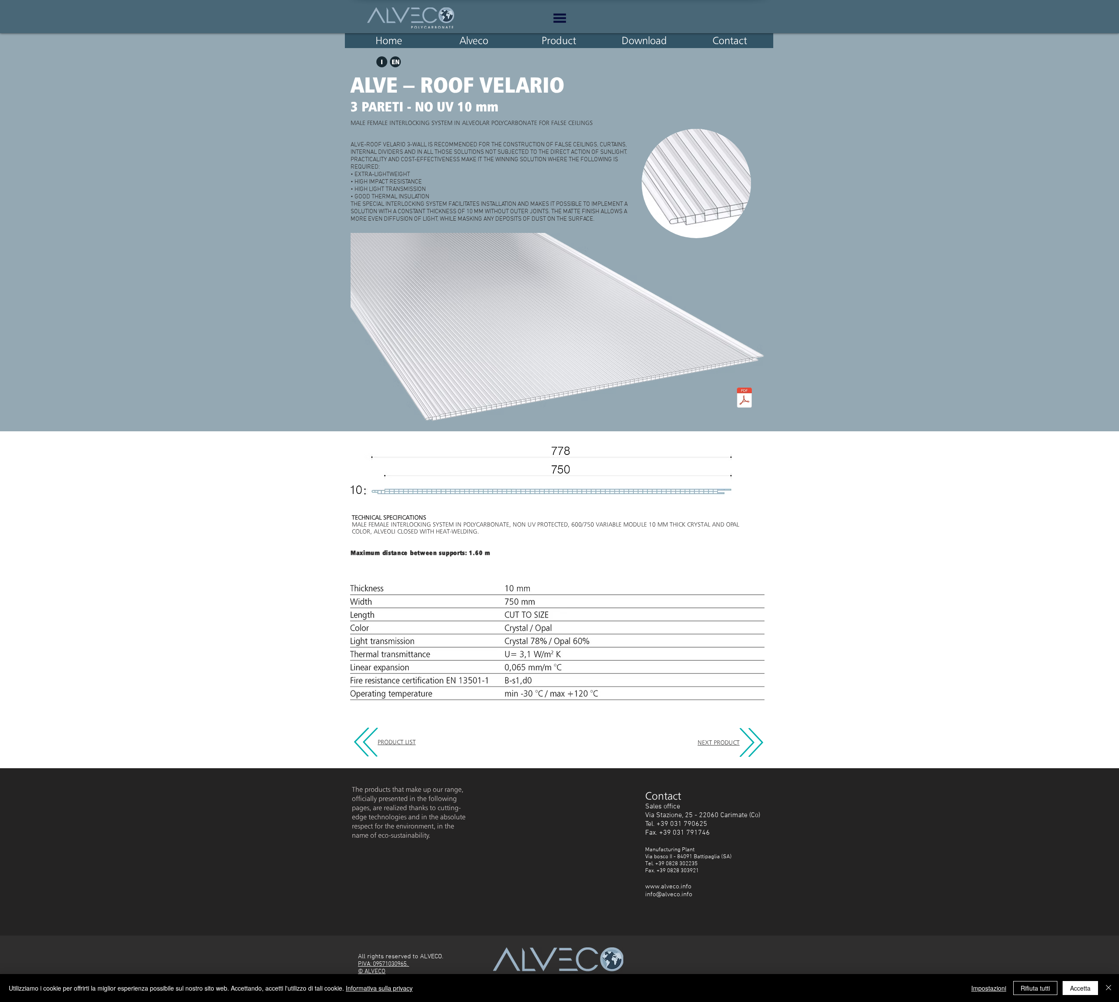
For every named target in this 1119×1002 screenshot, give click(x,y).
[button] (559, 18)
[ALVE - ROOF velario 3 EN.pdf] (744, 398)
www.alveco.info (668, 887)
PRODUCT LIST (397, 741)
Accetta (1080, 988)
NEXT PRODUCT (719, 742)
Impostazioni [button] (988, 988)
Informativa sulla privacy (379, 988)
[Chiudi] (1108, 988)
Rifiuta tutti (1035, 988)
